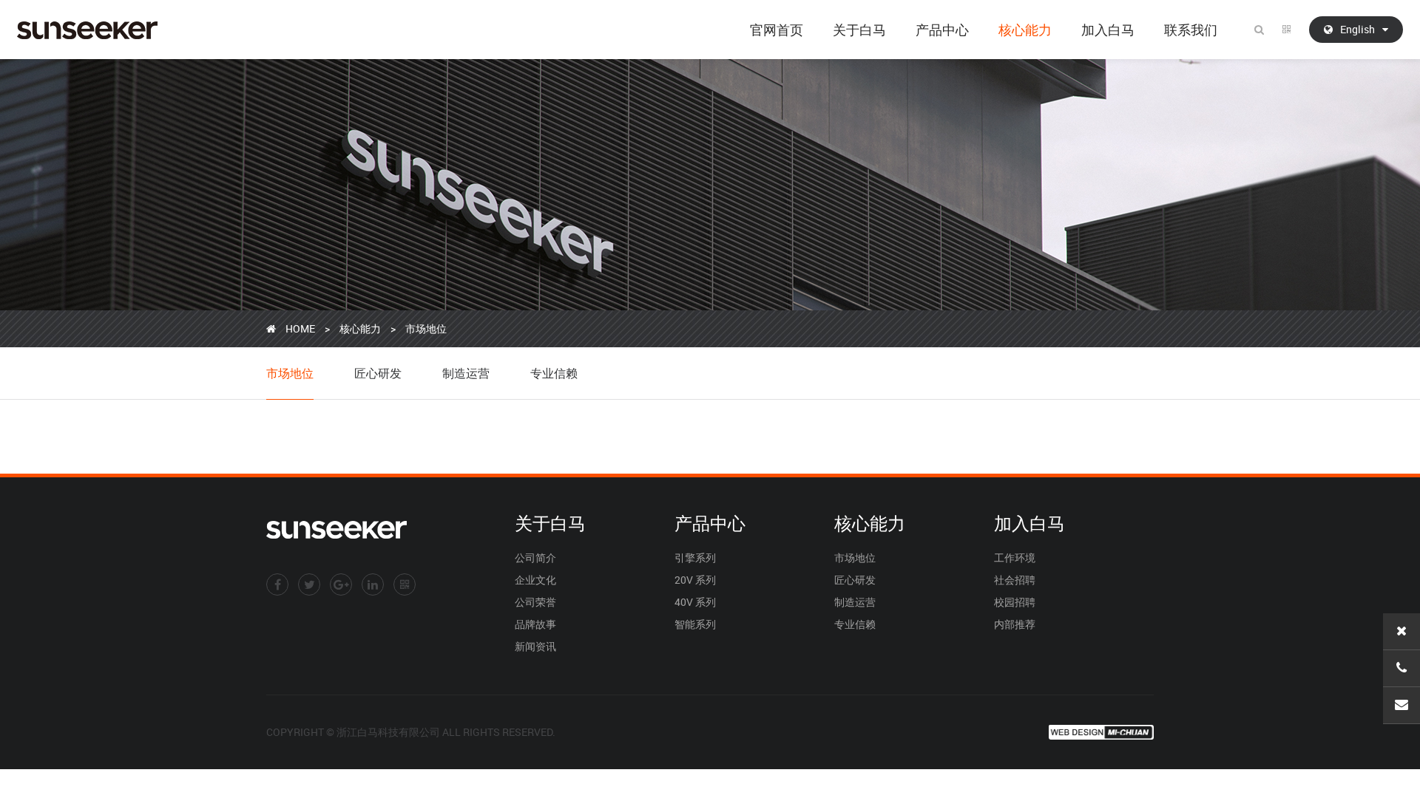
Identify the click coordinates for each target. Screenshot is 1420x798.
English (1357, 29)
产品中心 (942, 29)
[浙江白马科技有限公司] (87, 29)
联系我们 (1190, 29)
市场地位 (426, 328)
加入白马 (1108, 29)
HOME (300, 328)
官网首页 (776, 29)
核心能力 (1025, 29)
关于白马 (859, 29)
